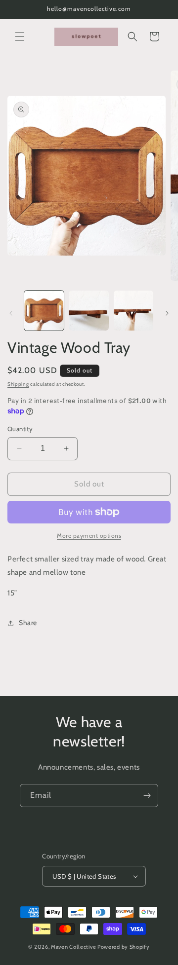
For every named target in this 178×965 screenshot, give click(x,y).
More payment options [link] (89, 535)
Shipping (18, 384)
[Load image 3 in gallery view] (133, 310)
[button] (20, 36)
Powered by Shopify (123, 946)
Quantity (20, 429)
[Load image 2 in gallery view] (88, 310)
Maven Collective (73, 946)
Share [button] (28, 622)
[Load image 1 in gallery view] (44, 310)
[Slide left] (11, 313)
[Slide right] (167, 313)
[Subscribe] (147, 795)
